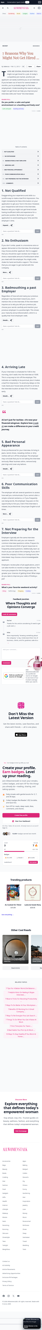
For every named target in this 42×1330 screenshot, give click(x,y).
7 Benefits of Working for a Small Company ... (21, 1010)
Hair (24, 1197)
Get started (33, 862)
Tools (24, 1249)
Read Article (20, 968)
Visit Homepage (21, 1131)
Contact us (6, 1261)
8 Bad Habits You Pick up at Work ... (21, 1030)
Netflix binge (12, 591)
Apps (24, 1161)
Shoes (4, 13)
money (5, 46)
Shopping (20, 591)
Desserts (26, 1177)
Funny (25, 1189)
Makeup (5, 1213)
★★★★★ (36, 46)
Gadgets (25, 13)
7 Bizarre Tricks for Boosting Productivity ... (21, 1000)
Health (4, 1201)
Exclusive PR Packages (10, 1277)
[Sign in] (39, 8)
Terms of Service (8, 1285)
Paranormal (27, 1221)
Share (38, 66)
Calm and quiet (6, 109)
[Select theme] (34, 8)
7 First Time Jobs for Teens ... (21, 1026)
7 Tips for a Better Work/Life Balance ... (21, 988)
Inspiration (26, 1201)
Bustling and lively (18, 109)
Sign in (4, 828)
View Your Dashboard (22, 821)
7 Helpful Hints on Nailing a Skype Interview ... (21, 993)
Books (18, 13)
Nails (4, 1221)
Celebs (25, 1173)
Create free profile (21, 815)
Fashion (32, 13)
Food (4, 1189)
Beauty (4, 1169)
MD (23, 66)
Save (30, 66)
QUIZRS (38, 111)
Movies (4, 1217)
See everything (8, 915)
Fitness (25, 1185)
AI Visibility (6, 1265)
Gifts (4, 1197)
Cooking (28, 591)
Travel (25, 1241)
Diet (3, 1181)
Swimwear (26, 1237)
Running (5, 1229)
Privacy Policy (7, 1281)
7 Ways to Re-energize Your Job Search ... (21, 1016)
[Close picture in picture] (25, 1320)
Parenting (5, 1225)
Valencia (6, 66)
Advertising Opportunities (11, 1273)
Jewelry (25, 1205)
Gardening (11, 13)
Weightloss (6, 1249)
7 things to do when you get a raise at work (21, 1021)
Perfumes (26, 1225)
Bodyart (25, 1169)
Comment (6, 663)
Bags (4, 1165)
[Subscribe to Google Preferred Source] (13, 676)
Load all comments (9, 614)
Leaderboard (8, 862)
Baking (25, 1165)
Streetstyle (6, 1237)
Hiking (4, 591)
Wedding (26, 1245)
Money (25, 1213)
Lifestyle (5, 1209)
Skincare (5, 1233)
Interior (39, 13)
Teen (4, 1241)
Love (24, 1209)
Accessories (6, 1161)
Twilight (5, 1245)
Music (25, 1217)
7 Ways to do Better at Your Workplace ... (21, 1005)
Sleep (24, 1233)
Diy (24, 1181)
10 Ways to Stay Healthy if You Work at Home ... (21, 1035)
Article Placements (8, 1269)
